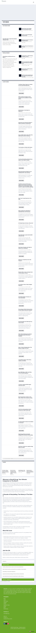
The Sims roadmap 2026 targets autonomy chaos (27, 35)
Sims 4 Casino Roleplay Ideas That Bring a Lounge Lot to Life (25, 348)
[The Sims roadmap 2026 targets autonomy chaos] (20, 35)
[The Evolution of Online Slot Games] (10, 152)
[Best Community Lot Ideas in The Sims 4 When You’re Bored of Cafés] (10, 401)
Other (28, 86)
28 (32, 459)
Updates (14, 58)
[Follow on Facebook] (4, 623)
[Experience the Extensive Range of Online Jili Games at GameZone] (10, 127)
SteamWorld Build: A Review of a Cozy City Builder (24, 297)
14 (17, 459)
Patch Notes (23, 65)
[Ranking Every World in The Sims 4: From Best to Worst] (20, 40)
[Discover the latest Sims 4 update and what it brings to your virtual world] (20, 62)
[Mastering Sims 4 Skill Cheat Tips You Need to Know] (20, 69)
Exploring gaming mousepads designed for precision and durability (25, 435)
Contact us (6, 617)
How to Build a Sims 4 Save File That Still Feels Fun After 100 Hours (25, 135)
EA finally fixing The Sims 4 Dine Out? (25, 223)
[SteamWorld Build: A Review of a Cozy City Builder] (10, 301)
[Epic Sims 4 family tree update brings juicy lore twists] (10, 451)
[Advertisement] (18, 11)
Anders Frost (5, 40)
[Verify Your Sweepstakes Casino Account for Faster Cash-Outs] (10, 414)
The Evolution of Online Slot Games (25, 147)
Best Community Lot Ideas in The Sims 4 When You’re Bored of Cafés (25, 397)
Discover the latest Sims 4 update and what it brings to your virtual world (27, 62)
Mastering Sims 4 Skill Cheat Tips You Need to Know (27, 69)
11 (14, 459)
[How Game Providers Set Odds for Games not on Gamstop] (10, 252)
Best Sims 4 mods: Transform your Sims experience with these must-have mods (27, 76)
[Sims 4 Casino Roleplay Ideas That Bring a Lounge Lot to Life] (10, 352)
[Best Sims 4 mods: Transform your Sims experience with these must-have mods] (20, 75)
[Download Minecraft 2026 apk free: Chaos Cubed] (10, 326)
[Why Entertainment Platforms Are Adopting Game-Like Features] (10, 176)
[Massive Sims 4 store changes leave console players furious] (20, 29)
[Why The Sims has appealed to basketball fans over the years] (10, 215)
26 (30, 459)
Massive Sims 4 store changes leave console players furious (26, 29)
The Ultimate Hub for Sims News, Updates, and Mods (24, 360)
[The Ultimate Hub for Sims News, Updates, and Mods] (10, 364)
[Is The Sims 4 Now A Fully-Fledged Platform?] (10, 289)
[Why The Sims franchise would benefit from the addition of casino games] (10, 101)
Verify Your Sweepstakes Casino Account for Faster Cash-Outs (24, 410)
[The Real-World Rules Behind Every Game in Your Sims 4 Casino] (10, 164)
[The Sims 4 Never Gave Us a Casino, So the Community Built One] (10, 89)
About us (5, 616)
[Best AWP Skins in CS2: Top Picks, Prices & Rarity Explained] (10, 377)
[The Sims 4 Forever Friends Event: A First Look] (20, 46)
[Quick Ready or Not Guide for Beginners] (10, 115)
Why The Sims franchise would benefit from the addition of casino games (25, 97)
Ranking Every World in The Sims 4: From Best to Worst (27, 40)
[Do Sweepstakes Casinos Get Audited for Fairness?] (10, 426)
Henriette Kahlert (25, 47)
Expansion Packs (7, 605)
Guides (23, 42)
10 (13, 459)
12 (15, 459)
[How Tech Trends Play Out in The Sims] (10, 203)
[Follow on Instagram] (8, 623)
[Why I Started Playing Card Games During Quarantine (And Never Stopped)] (10, 338)
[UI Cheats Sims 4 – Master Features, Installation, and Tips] (20, 56)
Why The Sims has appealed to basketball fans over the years (24, 211)
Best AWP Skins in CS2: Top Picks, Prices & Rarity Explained (25, 373)
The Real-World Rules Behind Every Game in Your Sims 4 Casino (25, 160)
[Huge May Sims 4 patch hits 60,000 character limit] (10, 32)
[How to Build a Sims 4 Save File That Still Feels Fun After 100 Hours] (10, 139)
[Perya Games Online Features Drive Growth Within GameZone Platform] (10, 314)
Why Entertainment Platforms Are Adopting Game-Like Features (25, 172)
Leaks (5, 599)
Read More (21, 93)
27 (31, 459)
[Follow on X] (6, 623)
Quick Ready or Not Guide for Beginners (21, 471)
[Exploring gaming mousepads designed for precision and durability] (10, 439)
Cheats (31, 57)
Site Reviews (6, 608)
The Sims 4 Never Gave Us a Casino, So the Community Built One (25, 85)
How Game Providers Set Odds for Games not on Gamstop (25, 248)
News (12, 40)
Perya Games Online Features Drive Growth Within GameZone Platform (25, 310)
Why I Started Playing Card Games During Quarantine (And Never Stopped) (25, 335)
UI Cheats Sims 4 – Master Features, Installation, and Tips (27, 56)
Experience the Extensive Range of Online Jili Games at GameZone (25, 123)
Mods (22, 58)
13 (16, 459)
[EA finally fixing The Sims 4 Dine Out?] (10, 228)
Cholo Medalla (24, 30)
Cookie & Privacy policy (8, 618)
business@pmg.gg (6, 613)
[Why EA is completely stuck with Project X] (10, 264)
